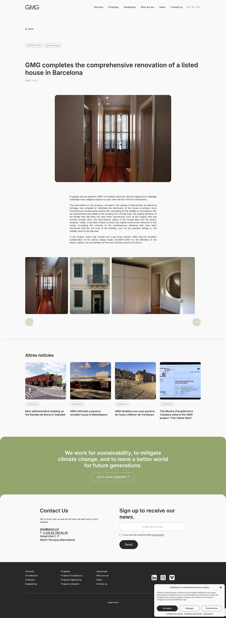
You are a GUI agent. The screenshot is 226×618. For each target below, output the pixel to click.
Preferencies (212, 608)
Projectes (113, 7)
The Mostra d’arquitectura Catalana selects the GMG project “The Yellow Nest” (176, 415)
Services (98, 7)
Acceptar (167, 608)
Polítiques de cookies (174, 614)
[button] (220, 587)
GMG (32, 7)
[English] (198, 7)
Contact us (176, 7)
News (162, 7)
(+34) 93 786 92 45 (55, 532)
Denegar (189, 608)
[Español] (193, 7)
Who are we (147, 7)
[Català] (188, 7)
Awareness (130, 7)
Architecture (34, 45)
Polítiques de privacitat (193, 614)
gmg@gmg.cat (49, 529)
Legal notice (208, 614)
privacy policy (157, 535)
